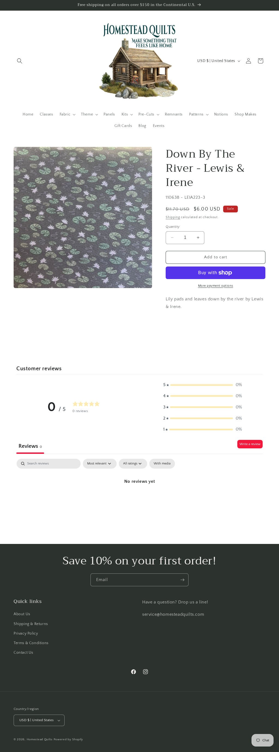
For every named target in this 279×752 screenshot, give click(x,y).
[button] (20, 61)
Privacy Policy (26, 633)
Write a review (249, 444)
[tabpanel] (139, 499)
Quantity (173, 227)
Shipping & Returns (31, 624)
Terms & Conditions (31, 643)
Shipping (173, 217)
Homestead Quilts (40, 739)
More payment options (215, 286)
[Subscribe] (182, 579)
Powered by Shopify (68, 739)
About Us (22, 614)
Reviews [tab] (30, 446)
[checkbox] (162, 464)
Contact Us (23, 652)
